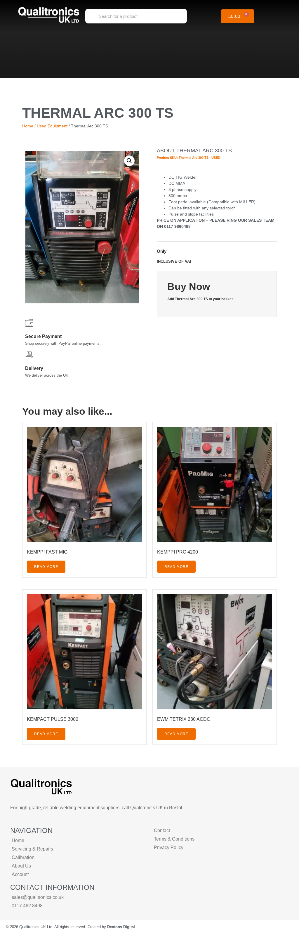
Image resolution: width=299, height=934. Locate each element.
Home (27, 126)
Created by (111, 927)
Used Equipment (52, 126)
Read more (46, 567)
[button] (277, 16)
